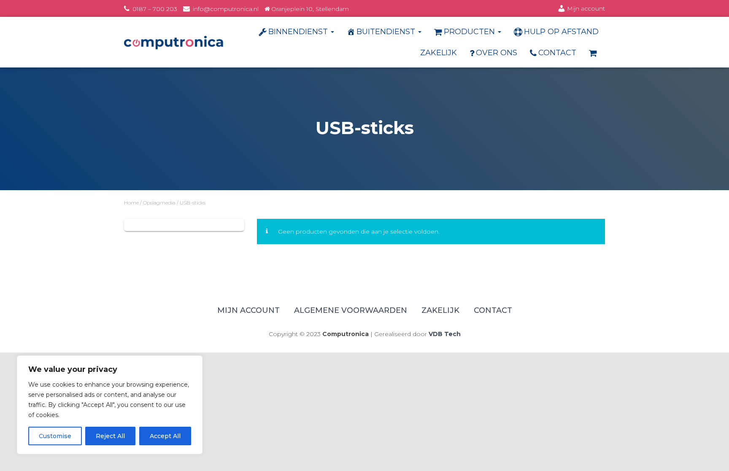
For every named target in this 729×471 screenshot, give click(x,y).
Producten (470, 31)
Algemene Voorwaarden (350, 310)
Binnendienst (299, 31)
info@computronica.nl (226, 9)
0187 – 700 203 (154, 9)
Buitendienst (386, 31)
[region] (109, 404)
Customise (55, 436)
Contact (557, 52)
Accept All (165, 436)
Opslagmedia (159, 202)
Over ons (496, 52)
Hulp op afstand (561, 31)
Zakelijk (438, 52)
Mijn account (586, 8)
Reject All (110, 436)
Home (131, 202)
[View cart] (594, 52)
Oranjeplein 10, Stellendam (310, 9)
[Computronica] (174, 42)
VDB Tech (445, 334)
